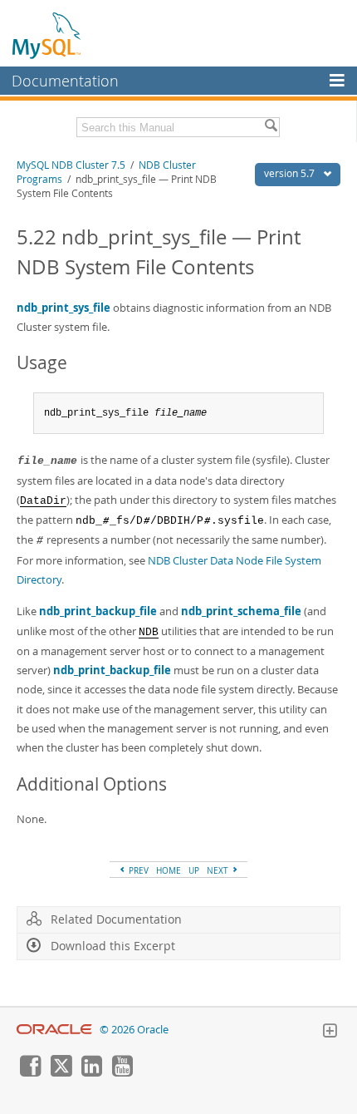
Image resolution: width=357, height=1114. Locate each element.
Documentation (65, 81)
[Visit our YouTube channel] (122, 1072)
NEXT (219, 870)
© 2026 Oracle (134, 1030)
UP (193, 870)
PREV (137, 870)
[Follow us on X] (60, 1072)
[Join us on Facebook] (30, 1072)
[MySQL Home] (47, 35)
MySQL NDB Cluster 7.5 (71, 165)
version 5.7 (290, 173)
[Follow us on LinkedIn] (91, 1072)
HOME (168, 870)
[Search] (270, 127)
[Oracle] (54, 1030)
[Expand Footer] (329, 1032)
